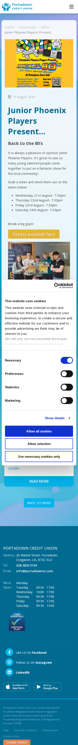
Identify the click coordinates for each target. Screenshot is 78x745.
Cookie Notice (50, 730)
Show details (55, 418)
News (45, 27)
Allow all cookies (39, 431)
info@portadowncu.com (34, 571)
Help (6, 730)
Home (9, 27)
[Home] (15, 6)
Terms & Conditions (25, 730)
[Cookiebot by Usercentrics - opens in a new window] (55, 286)
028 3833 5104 (26, 565)
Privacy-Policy (11, 736)
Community (27, 27)
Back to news (39, 503)
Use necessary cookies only (39, 456)
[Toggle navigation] (71, 6)
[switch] (67, 373)
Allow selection (39, 444)
